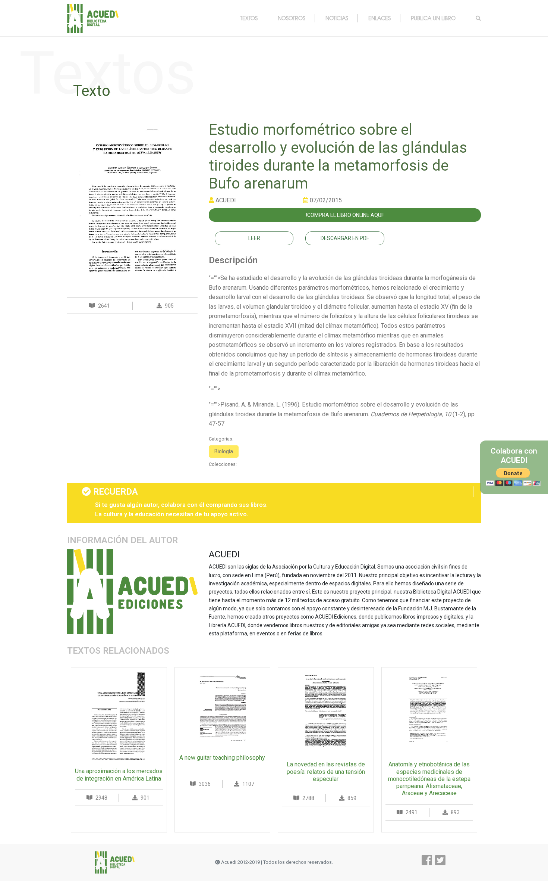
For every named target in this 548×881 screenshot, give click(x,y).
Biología (223, 451)
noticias (336, 18)
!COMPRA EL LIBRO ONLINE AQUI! (345, 215)
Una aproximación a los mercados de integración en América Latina (119, 775)
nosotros (291, 18)
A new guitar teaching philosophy (222, 757)
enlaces (379, 18)
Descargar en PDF (345, 238)
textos (249, 18)
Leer (254, 238)
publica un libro (433, 18)
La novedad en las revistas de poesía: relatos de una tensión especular (326, 771)
